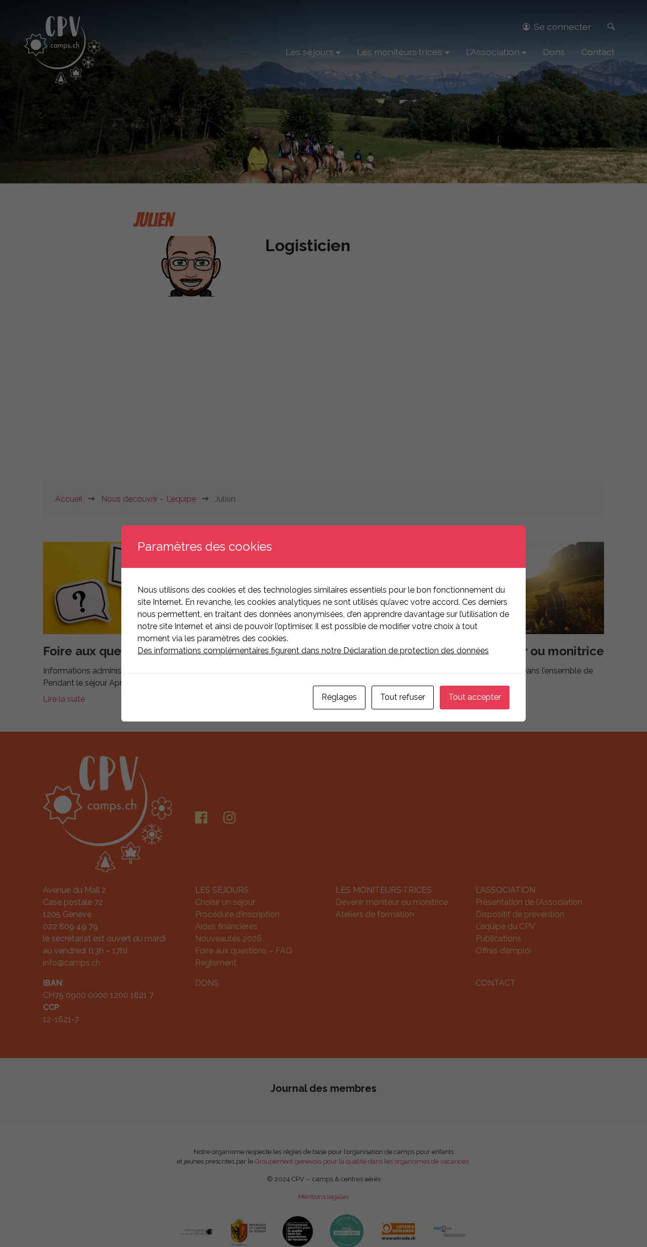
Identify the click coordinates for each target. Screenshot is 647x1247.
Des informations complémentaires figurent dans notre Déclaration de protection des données (313, 650)
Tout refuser (402, 697)
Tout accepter (474, 697)
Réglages (339, 697)
